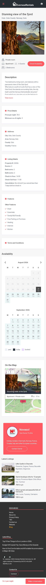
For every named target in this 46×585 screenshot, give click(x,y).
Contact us (13, 522)
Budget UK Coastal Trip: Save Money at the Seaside (20, 545)
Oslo (3, 18)
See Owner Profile (26, 433)
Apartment (9, 64)
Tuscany (27, 494)
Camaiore (34, 494)
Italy (17, 494)
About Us (12, 515)
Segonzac (26, 469)
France (31, 466)
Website (12, 525)
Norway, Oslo (21, 18)
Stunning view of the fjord (17, 391)
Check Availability (36, 64)
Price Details (12, 111)
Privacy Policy (14, 517)
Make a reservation (35, 581)
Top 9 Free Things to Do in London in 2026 (17, 541)
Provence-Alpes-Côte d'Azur (31, 479)
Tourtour (22, 482)
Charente (19, 466)
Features (11, 199)
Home (11, 512)
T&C (10, 520)
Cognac (25, 466)
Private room (10, 60)
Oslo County (11, 18)
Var (17, 482)
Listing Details (13, 159)
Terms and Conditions (16, 243)
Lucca (21, 494)
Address (11, 131)
